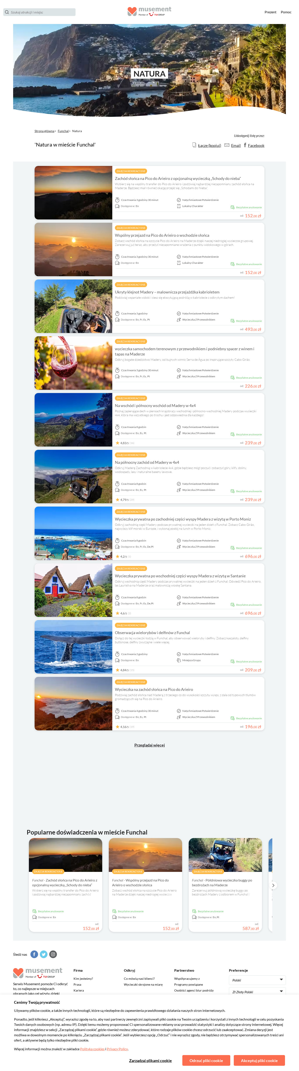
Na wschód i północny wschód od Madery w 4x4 (155, 405)
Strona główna (44, 131)
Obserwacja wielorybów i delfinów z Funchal (152, 632)
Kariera (79, 990)
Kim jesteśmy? (83, 978)
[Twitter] (43, 954)
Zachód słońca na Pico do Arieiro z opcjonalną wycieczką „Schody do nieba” (178, 178)
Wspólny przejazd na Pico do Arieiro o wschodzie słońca (162, 235)
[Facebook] (33, 954)
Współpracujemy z (187, 978)
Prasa (77, 984)
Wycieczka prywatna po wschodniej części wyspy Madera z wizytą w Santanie (180, 575)
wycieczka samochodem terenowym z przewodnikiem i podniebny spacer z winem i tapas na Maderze (184, 351)
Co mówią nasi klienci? (139, 978)
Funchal (63, 131)
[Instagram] (52, 954)
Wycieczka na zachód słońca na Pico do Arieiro (154, 689)
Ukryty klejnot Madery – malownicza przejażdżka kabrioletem (167, 292)
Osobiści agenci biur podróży (194, 990)
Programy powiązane (188, 984)
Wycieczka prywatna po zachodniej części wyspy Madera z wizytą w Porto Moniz (183, 519)
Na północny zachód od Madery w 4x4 (147, 462)
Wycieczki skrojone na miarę (143, 984)
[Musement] (149, 12)
